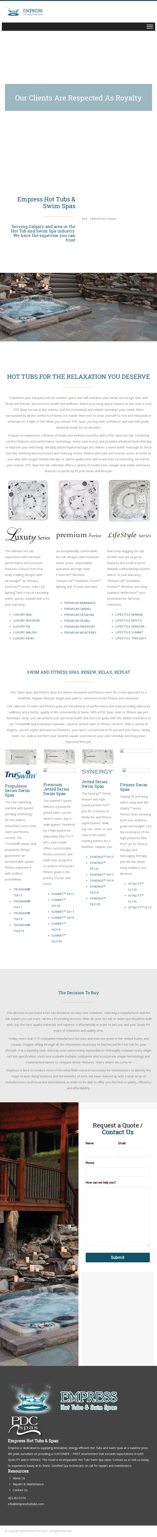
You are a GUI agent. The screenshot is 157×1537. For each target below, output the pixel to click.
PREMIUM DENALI (77, 620)
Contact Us (20, 1490)
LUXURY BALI (22, 614)
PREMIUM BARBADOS (80, 603)
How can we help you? (101, 1182)
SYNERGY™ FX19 (102, 880)
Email (122, 1143)
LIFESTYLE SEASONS (130, 626)
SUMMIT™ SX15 (63, 894)
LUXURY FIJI (21, 626)
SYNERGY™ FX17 (102, 874)
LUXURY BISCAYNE (26, 620)
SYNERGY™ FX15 (102, 857)
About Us (19, 1478)
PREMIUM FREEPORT (79, 626)
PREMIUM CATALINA (79, 615)
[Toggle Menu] (150, 26)
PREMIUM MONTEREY (80, 632)
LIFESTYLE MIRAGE (129, 614)
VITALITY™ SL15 (139, 907)
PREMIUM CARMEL (77, 609)
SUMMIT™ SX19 (63, 917)
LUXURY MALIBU (25, 632)
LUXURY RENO (23, 638)
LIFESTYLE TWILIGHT (131, 638)
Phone (90, 1163)
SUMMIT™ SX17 (63, 912)
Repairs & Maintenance (28, 1484)
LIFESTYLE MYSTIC (128, 620)
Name (90, 1143)
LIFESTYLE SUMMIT (129, 632)
